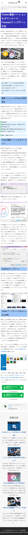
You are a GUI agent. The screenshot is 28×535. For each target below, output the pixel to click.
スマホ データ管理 (16, 7)
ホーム (3, 7)
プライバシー (17, 530)
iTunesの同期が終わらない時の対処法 (14, 483)
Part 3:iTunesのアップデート (9, 88)
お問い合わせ (10, 530)
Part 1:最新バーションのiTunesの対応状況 (13, 83)
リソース (8, 7)
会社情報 (23, 530)
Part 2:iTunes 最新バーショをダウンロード (13, 85)
